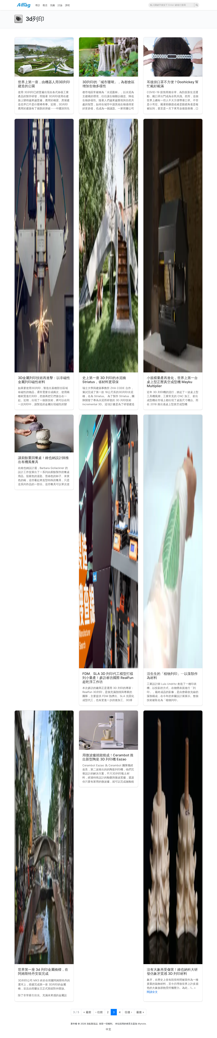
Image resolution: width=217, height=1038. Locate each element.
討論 (60, 5)
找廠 (52, 5)
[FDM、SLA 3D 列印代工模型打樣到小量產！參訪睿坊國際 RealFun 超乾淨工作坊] (108, 541)
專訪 (37, 5)
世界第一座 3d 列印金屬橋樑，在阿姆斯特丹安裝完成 (43, 972)
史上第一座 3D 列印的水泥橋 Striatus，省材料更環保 (104, 380)
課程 (67, 5)
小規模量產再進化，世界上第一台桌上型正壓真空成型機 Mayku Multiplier (172, 382)
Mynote (142, 1023)
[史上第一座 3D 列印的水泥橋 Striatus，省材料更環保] (108, 245)
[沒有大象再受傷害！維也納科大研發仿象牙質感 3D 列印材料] (172, 837)
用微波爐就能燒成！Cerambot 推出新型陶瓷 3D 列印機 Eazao (107, 757)
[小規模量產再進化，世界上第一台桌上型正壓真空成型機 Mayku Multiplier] (172, 245)
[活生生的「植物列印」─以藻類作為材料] (172, 541)
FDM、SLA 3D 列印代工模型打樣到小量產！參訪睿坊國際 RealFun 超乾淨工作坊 (107, 678)
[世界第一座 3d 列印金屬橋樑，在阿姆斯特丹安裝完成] (44, 837)
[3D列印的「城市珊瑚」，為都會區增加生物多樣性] (108, 57)
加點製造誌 (92, 1023)
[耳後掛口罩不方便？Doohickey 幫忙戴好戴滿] (172, 57)
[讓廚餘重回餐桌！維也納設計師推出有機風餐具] (44, 434)
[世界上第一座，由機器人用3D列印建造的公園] (44, 57)
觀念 (45, 5)
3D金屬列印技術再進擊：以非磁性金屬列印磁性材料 (44, 380)
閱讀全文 (152, 992)
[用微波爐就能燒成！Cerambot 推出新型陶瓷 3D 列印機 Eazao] (108, 730)
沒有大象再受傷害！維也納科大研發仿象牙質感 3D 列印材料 (172, 972)
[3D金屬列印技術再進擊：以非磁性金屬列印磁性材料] (44, 245)
